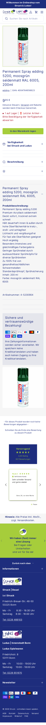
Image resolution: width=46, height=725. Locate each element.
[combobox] (23, 18)
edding (6, 90)
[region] (23, 485)
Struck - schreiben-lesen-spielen (24, 709)
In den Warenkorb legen (23, 131)
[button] (36, 12)
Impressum (7, 716)
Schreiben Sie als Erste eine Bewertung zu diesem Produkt (23, 431)
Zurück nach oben (21, 563)
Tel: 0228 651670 (12, 672)
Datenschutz (23, 713)
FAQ (26, 716)
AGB (4, 713)
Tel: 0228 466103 (12, 619)
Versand (25, 105)
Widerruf (18, 716)
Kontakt (12, 713)
